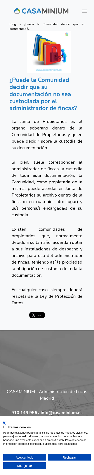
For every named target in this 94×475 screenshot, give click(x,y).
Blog (12, 24)
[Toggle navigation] (85, 11)
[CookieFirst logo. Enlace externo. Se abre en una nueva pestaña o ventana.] (5, 423)
